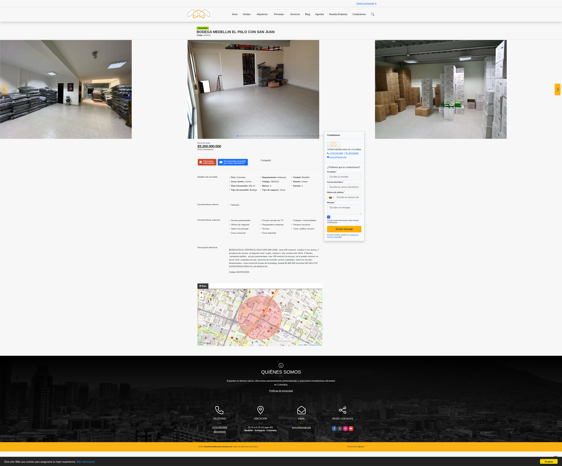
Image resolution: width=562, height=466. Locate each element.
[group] (93, 89)
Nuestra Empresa (338, 14)
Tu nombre (332, 172)
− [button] (201, 297)
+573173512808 (336, 153)
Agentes (319, 14)
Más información (86, 461)
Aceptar (549, 461)
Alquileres (262, 14)
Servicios (295, 14)
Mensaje (331, 202)
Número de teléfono (336, 192)
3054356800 (353, 153)
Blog (307, 14)
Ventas (246, 14)
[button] (237, 135)
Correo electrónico (335, 182)
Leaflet (300, 345)
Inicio (235, 14)
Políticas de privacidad (281, 391)
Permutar (278, 14)
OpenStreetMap (316, 345)
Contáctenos (359, 14)
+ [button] (201, 293)
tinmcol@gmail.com (338, 157)
